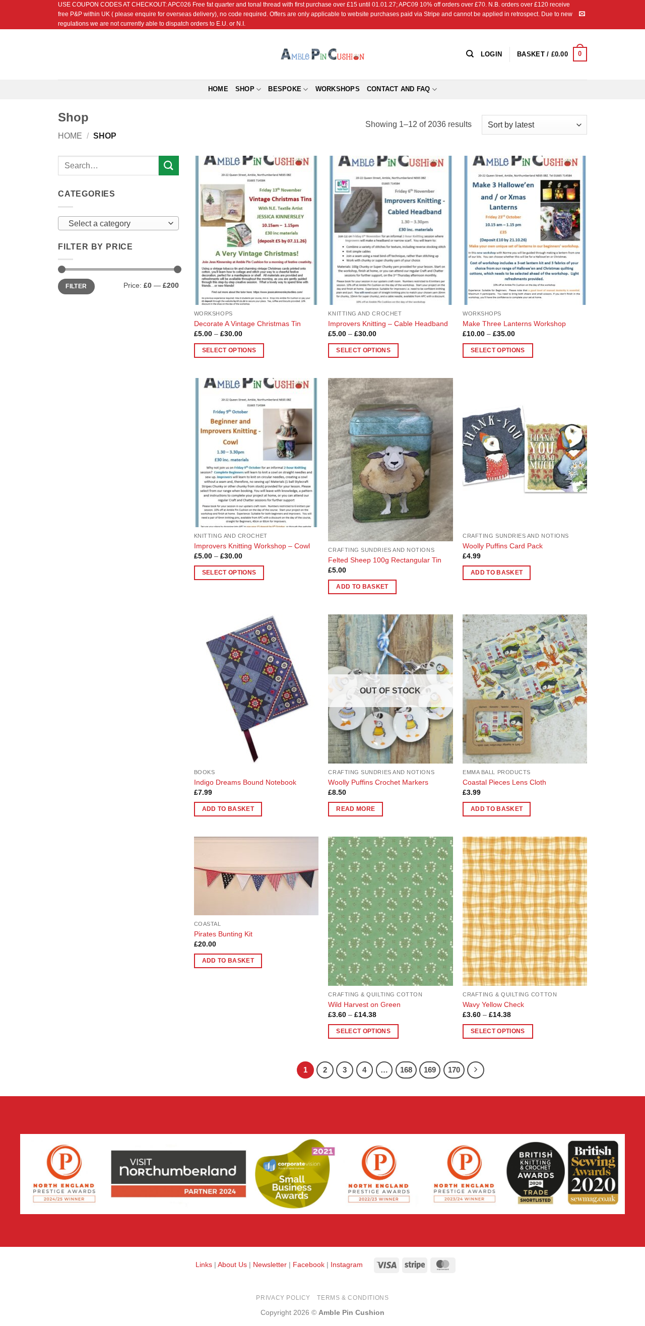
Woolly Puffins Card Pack (503, 546)
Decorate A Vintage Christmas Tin (247, 324)
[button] (552, 54)
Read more (355, 809)
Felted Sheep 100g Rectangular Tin (384, 560)
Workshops (337, 89)
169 (430, 1069)
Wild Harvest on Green (364, 1004)
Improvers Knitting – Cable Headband (388, 324)
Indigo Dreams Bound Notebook (245, 782)
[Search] (470, 54)
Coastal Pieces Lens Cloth (504, 782)
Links (205, 1264)
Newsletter (270, 1264)
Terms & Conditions (353, 1297)
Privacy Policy (283, 1297)
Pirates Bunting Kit (223, 934)
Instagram (347, 1264)
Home (218, 89)
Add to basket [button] (362, 587)
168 (406, 1069)
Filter (76, 286)
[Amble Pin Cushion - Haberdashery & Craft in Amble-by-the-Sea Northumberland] (322, 53)
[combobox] (118, 223)
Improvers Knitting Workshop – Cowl (252, 546)
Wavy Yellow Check (493, 1004)
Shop (244, 89)
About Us (232, 1264)
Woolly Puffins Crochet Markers (378, 782)
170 (454, 1069)
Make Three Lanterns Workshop (514, 324)
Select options (229, 350)
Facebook (309, 1264)
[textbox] (116, 224)
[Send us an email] (582, 14)
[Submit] (169, 165)
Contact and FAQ (398, 89)
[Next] (475, 1070)
